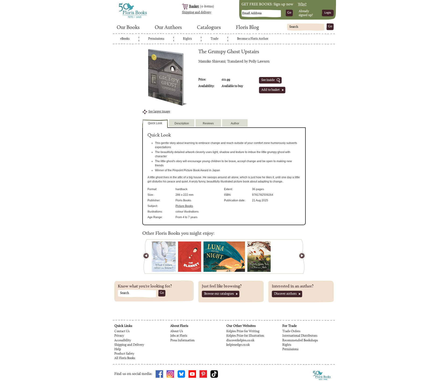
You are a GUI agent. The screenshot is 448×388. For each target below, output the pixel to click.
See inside (268, 80)
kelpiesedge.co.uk (238, 345)
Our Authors (168, 27)
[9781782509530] (259, 256)
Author (235, 123)
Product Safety (124, 354)
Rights (187, 39)
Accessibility (122, 340)
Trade (214, 39)
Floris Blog (247, 27)
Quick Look (155, 123)
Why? (302, 4)
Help (117, 349)
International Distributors (299, 336)
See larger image (159, 111)
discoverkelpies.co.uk (240, 340)
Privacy (119, 336)
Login (327, 12)
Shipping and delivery (196, 12)
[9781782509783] (224, 256)
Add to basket (270, 90)
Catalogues (209, 27)
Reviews (208, 123)
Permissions (156, 39)
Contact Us (122, 331)
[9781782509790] (189, 256)
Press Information (182, 340)
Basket (194, 6)
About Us (176, 331)
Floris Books (124, 4)
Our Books (128, 27)
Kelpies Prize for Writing (242, 331)
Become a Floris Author (252, 39)
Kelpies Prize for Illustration (245, 336)
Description (182, 123)
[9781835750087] (164, 256)
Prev (148, 256)
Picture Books (184, 206)
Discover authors (285, 294)
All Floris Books (124, 358)
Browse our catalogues (219, 294)
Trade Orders (291, 331)
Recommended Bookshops (300, 340)
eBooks (125, 39)
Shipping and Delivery (129, 345)
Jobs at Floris (178, 336)
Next (300, 256)
